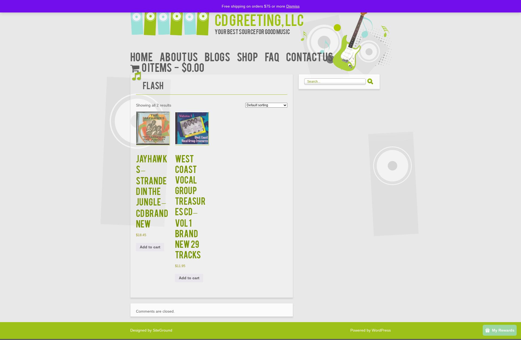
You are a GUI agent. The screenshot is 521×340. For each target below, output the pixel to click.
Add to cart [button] (150, 247)
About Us (179, 56)
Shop (247, 56)
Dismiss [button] (293, 6)
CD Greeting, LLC (259, 19)
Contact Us (309, 56)
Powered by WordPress (370, 330)
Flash (153, 85)
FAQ (272, 56)
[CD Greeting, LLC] (172, 18)
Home (141, 56)
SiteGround (162, 330)
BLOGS (217, 56)
